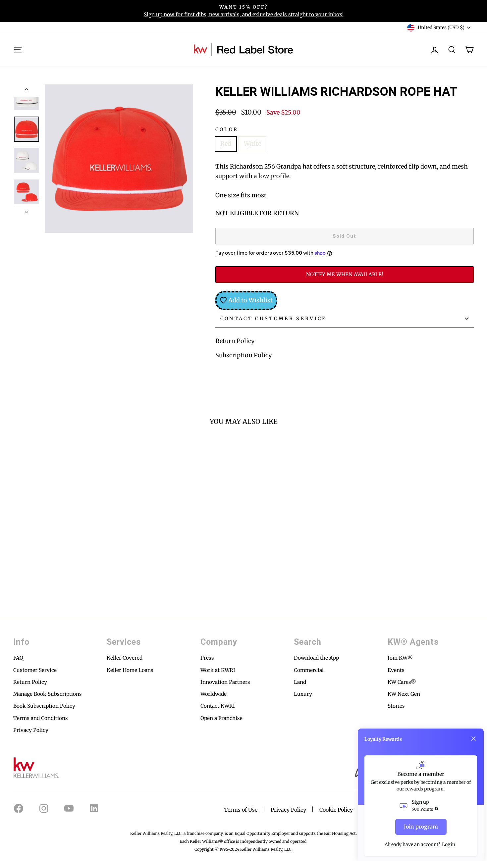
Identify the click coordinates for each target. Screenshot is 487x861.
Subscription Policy (243, 355)
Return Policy (234, 341)
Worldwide (213, 694)
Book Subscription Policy (44, 706)
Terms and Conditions (40, 718)
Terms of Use (240, 809)
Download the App (316, 658)
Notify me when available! (344, 274)
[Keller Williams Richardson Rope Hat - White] (27, 579)
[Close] (473, 738)
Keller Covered (124, 658)
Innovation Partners (225, 682)
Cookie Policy (336, 809)
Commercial (309, 670)
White (252, 143)
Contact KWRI (217, 706)
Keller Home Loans (130, 670)
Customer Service (35, 670)
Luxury (303, 694)
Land (300, 682)
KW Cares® (402, 682)
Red (225, 143)
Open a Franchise (221, 718)
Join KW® (400, 658)
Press (207, 658)
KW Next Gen (404, 694)
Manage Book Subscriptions (47, 694)
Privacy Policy (30, 730)
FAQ (18, 658)
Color (227, 129)
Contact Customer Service (273, 319)
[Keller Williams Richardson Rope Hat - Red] (18, 579)
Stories (396, 706)
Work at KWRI (217, 670)
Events (396, 670)
